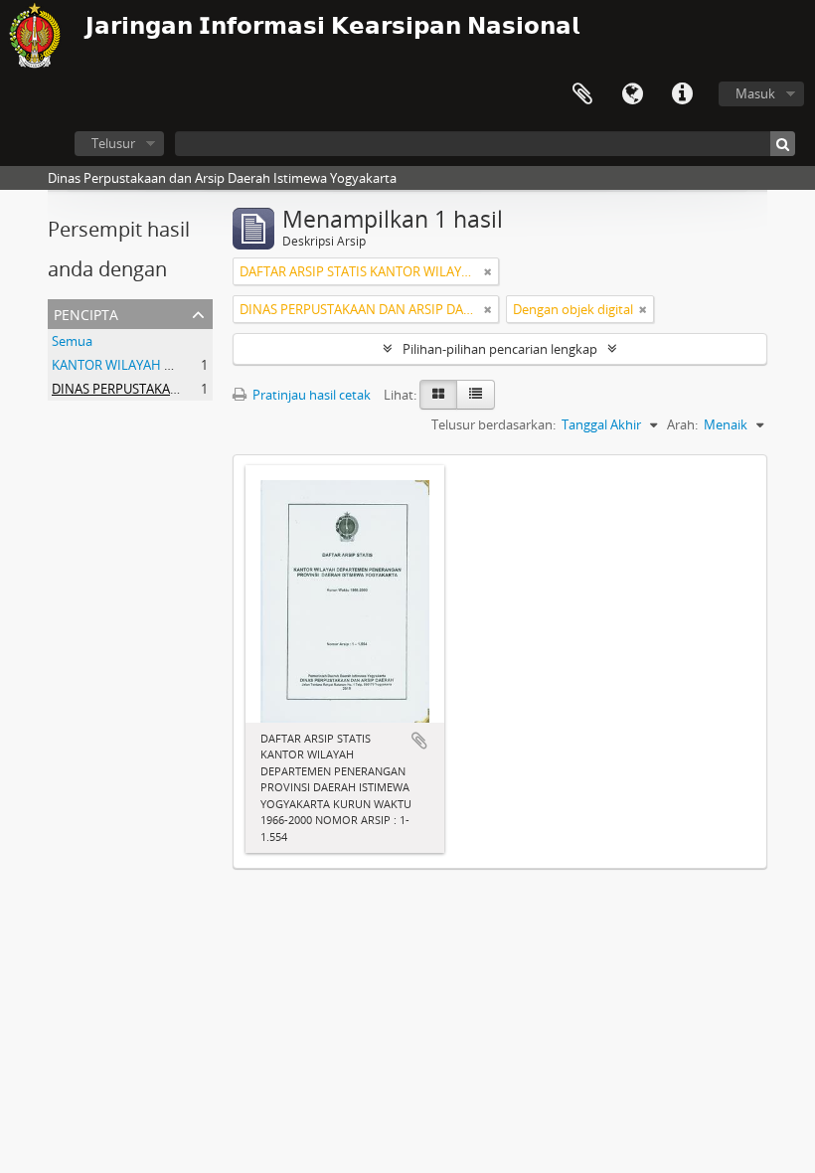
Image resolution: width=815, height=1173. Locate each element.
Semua (72, 341)
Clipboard (582, 94)
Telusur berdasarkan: (493, 424)
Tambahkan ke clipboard (419, 741)
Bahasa (632, 94)
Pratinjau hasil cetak (310, 395)
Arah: (682, 424)
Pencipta (86, 312)
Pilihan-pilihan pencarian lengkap (500, 349)
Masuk (755, 93)
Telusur (113, 143)
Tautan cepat (682, 94)
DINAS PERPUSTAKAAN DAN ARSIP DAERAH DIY (191, 389)
